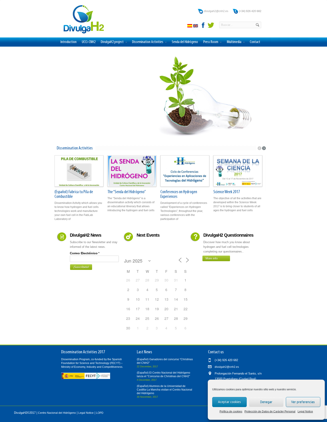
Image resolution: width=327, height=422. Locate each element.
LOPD (99, 412)
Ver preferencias (303, 402)
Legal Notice (305, 411)
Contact (255, 42)
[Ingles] (196, 26)
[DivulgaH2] (82, 33)
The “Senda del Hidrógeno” (126, 192)
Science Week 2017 (226, 192)
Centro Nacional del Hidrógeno (57, 412)
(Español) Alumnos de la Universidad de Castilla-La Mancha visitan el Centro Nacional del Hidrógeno (164, 390)
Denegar (266, 402)
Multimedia (234, 42)
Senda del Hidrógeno (185, 42)
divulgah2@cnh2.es (216, 11)
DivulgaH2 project (112, 42)
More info (212, 258)
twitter (211, 25)
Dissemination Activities (147, 42)
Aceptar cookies (229, 402)
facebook (203, 25)
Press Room (210, 42)
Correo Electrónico (84, 253)
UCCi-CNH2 (88, 42)
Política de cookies (231, 411)
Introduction (69, 42)
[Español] (190, 26)
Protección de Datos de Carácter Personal (269, 411)
